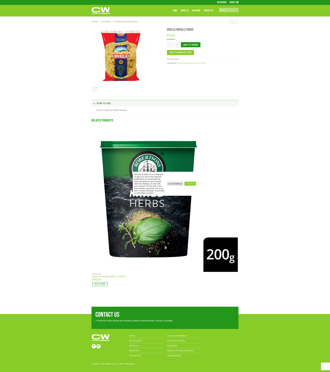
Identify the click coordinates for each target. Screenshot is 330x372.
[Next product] (231, 22)
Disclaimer (172, 345)
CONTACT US (208, 10)
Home (95, 21)
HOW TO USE (104, 103)
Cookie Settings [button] (175, 183)
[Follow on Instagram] (98, 346)
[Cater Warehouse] (105, 10)
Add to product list (180, 52)
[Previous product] (236, 22)
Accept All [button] (190, 183)
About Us (133, 345)
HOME (175, 10)
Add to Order (190, 44)
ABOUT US (185, 10)
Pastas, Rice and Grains (126, 21)
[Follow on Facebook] (94, 346)
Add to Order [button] (99, 284)
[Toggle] (94, 103)
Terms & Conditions (177, 335)
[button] (234, 2)
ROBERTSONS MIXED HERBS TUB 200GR (109, 276)
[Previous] (92, 298)
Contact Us (135, 355)
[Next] (100, 87)
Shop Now (134, 350)
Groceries (106, 21)
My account (222, 2)
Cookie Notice (174, 355)
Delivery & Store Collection (180, 350)
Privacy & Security (176, 340)
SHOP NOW (196, 10)
